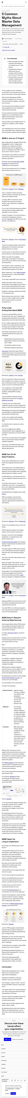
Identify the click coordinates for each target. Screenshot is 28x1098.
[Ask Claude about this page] (15, 1080)
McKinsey (21, 189)
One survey (5, 351)
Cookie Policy (10, 1088)
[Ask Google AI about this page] (21, 1080)
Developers (4, 1060)
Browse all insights (18, 1039)
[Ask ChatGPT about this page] (12, 1080)
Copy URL (6, 47)
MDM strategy (9, 762)
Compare (3, 1068)
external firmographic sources (10, 678)
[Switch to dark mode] (25, 1080)
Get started (4, 1072)
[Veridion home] (2, 2)
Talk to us (7, 1039)
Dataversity (22, 521)
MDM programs (21, 272)
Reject (7, 1093)
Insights (3, 1056)
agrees (4, 494)
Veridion (11, 189)
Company (3, 1064)
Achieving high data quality (10, 542)
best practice (14, 890)
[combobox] (15, 6)
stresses (9, 219)
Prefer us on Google (9, 50)
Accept (13, 1093)
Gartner (20, 375)
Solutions (3, 1048)
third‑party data (12, 633)
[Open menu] (25, 2)
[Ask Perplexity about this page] (18, 1080)
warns (21, 575)
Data (2, 1044)
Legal (2, 1076)
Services (3, 1052)
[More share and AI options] (11, 47)
